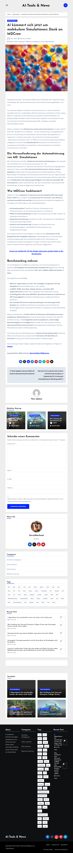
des (9, 590)
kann (25, 594)
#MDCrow (29, 41)
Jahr (19, 594)
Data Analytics (12, 564)
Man (52, 594)
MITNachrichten (12, 598)
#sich (42, 41)
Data (35, 587)
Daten (41, 587)
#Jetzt (16, 41)
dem (47, 587)
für (51, 590)
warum (31, 602)
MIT (57, 594)
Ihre (9, 594)
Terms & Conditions (61, 849)
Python (45, 598)
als (9, 587)
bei (24, 587)
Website (10, 488)
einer (36, 590)
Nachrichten (24, 598)
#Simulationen (49, 41)
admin (15, 38)
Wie (38, 602)
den (53, 587)
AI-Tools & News (36, 5)
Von (25, 602)
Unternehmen (17, 602)
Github (10, 346)
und (9, 602)
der (59, 587)
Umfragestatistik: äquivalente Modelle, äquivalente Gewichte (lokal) (30, 633)
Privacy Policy (48, 849)
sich (51, 598)
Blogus (29, 846)
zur (48, 602)
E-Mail (9, 479)
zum (43, 602)
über (54, 602)
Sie (57, 598)
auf (14, 587)
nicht (38, 598)
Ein (19, 590)
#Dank (11, 41)
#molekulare (36, 41)
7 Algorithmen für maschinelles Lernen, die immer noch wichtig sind (29, 617)
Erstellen (44, 590)
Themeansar (9, 848)
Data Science (12, 20)
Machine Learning (13, 574)
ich (63, 590)
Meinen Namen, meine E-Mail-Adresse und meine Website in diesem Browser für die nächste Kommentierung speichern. (35, 500)
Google (57, 590)
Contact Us (55, 845)
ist (14, 594)
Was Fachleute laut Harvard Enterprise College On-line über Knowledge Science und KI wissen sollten (58, 763)
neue (32, 598)
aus (19, 587)
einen (30, 590)
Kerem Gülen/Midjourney (39, 353)
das (29, 587)
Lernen (39, 594)
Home (48, 845)
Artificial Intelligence (14, 560)
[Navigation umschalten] (6, 5)
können (32, 594)
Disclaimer (64, 845)
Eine (24, 590)
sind (62, 598)
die (14, 590)
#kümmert (22, 41)
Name (9, 470)
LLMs (46, 594)
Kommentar (11, 444)
